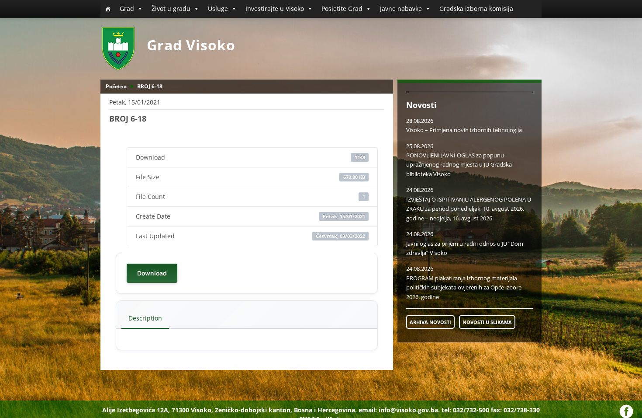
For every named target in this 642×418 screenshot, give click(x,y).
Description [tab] (145, 318)
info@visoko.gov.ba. (409, 410)
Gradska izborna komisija (476, 8)
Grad (127, 8)
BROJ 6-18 (149, 86)
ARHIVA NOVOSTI (430, 322)
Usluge (218, 8)
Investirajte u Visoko (274, 8)
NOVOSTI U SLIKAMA (487, 322)
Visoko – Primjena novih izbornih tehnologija (464, 130)
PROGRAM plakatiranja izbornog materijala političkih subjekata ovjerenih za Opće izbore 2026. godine (463, 287)
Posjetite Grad (341, 8)
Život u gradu (171, 8)
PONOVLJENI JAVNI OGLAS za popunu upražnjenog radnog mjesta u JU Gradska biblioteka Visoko (459, 164)
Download (152, 273)
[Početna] (107, 8)
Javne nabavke (401, 8)
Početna (116, 86)
